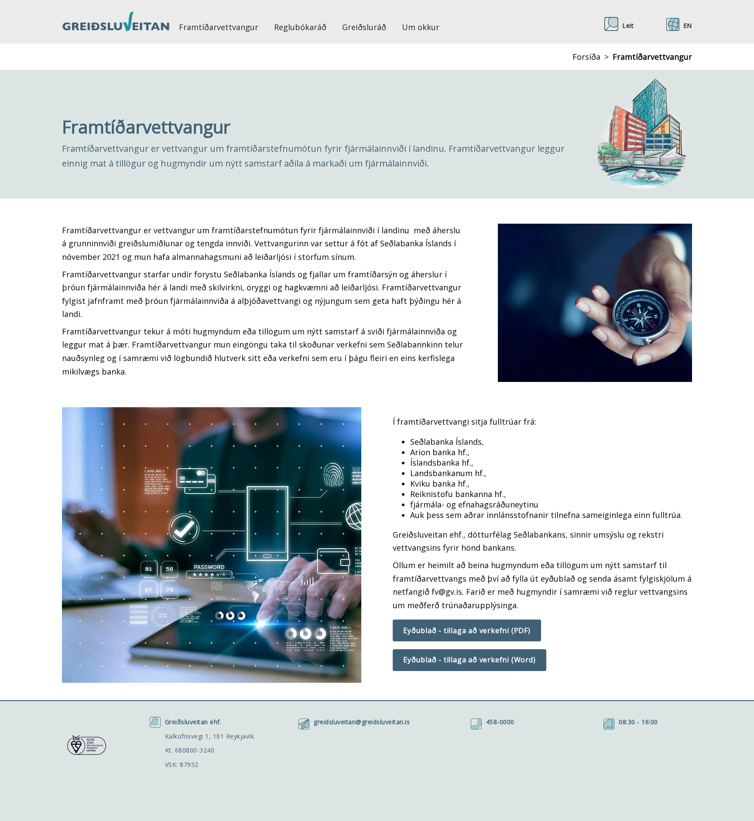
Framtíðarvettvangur (218, 27)
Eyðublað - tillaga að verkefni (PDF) (467, 630)
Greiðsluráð (364, 27)
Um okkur (420, 27)
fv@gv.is (447, 591)
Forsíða (586, 56)
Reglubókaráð (300, 27)
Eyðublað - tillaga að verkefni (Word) (469, 659)
